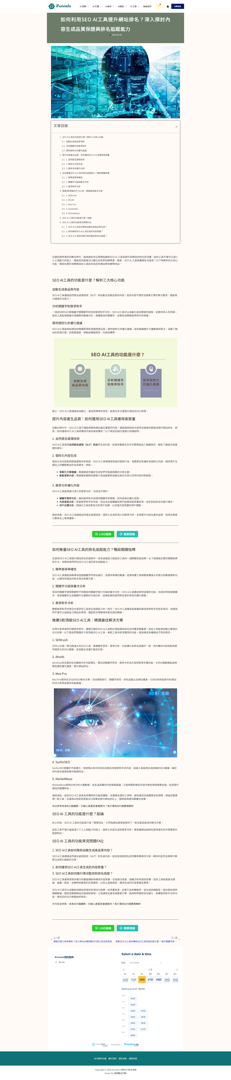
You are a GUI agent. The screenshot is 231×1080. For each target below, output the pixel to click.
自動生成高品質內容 (75, 141)
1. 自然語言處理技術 (75, 159)
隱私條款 (123, 1058)
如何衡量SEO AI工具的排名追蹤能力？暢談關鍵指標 (85, 172)
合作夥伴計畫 (100, 1058)
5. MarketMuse (73, 213)
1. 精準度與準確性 (74, 177)
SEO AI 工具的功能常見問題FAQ (76, 222)
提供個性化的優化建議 (76, 150)
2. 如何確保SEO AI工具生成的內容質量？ (84, 231)
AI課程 (121, 6)
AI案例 (108, 6)
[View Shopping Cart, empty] (158, 6)
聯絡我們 (147, 6)
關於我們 (112, 1058)
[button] (177, 6)
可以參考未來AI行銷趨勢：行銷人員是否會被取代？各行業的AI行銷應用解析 (93, 806)
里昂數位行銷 (120, 1073)
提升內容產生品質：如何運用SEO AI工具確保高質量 (85, 154)
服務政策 (133, 1058)
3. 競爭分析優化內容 (75, 168)
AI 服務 (83, 6)
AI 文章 (133, 6)
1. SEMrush (71, 195)
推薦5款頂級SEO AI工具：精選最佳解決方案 (82, 190)
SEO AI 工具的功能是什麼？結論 (77, 217)
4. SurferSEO (72, 208)
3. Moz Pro (71, 204)
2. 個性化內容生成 (74, 163)
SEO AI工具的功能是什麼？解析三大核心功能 (82, 136)
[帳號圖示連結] (168, 6)
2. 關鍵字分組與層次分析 (77, 181)
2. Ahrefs (70, 199)
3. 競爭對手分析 (73, 186)
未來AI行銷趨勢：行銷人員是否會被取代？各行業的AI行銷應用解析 (105, 904)
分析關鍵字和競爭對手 (76, 145)
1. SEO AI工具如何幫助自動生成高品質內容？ (86, 226)
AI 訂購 (96, 6)
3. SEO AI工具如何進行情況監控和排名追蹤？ (86, 235)
